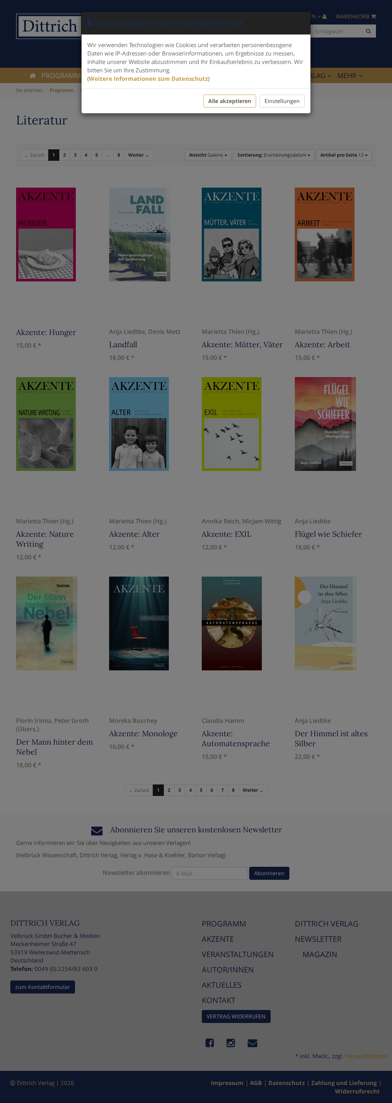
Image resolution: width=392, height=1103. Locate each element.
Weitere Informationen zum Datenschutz (148, 78)
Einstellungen (282, 101)
